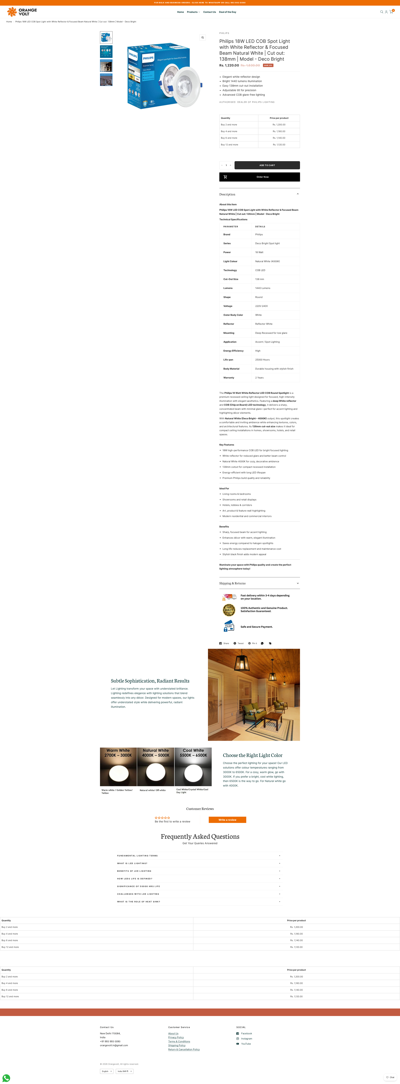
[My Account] (386, 12)
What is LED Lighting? (132, 863)
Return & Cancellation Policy (184, 1049)
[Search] (382, 12)
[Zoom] (203, 37)
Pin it (254, 643)
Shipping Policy (176, 1045)
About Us (173, 1033)
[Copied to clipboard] (271, 643)
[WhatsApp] (263, 643)
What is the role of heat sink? (138, 901)
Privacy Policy (176, 1037)
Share (226, 643)
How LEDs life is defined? (134, 878)
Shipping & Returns (232, 583)
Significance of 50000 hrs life (138, 886)
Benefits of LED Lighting (134, 871)
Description (227, 194)
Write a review (227, 819)
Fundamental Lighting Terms (137, 856)
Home (9, 21)
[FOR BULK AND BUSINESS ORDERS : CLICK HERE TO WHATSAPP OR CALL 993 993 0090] (200, 2)
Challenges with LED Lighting (138, 894)
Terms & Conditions (179, 1041)
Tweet (241, 643)
